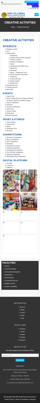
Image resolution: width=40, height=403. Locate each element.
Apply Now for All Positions (33, 5)
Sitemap (33, 399)
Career (23, 315)
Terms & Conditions (22, 399)
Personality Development (12, 272)
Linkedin (22, 334)
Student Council (10, 283)
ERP (36, 2)
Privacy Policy (9, 399)
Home (13, 27)
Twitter (22, 331)
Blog (22, 318)
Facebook (22, 329)
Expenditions (9, 275)
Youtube (22, 337)
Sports (7, 266)
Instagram (23, 340)
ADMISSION (29, 2)
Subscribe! (20, 360)
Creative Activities (10, 269)
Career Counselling (11, 286)
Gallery (23, 310)
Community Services (11, 280)
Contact (22, 312)
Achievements (9, 277)
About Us (22, 307)
